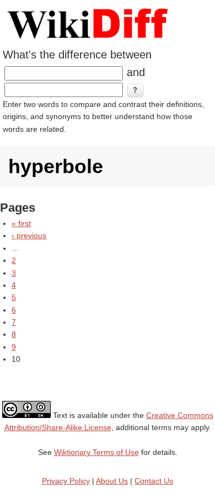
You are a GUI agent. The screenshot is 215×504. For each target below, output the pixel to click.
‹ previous (29, 235)
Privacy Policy (66, 480)
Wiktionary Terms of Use (96, 452)
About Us (112, 480)
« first (21, 223)
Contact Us (154, 480)
